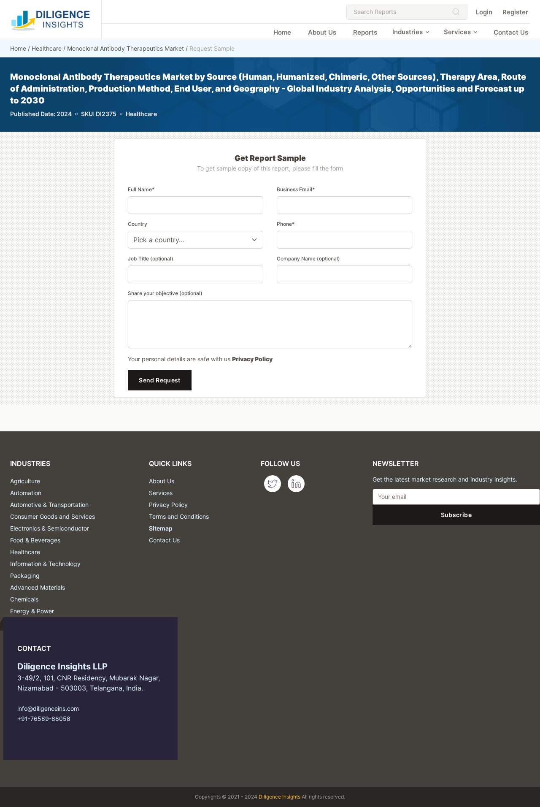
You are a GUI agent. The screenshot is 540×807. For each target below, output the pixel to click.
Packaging (25, 575)
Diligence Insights (279, 796)
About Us (322, 32)
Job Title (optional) (150, 258)
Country (137, 224)
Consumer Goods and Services (52, 516)
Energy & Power (32, 611)
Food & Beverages (35, 540)
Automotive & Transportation (49, 504)
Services (457, 32)
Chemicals (24, 599)
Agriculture (25, 481)
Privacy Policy (252, 359)
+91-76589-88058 (43, 718)
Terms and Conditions (179, 516)
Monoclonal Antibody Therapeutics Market (125, 48)
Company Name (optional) (308, 258)
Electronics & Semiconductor (49, 528)
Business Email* (296, 189)
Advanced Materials (37, 587)
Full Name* (141, 189)
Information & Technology (45, 563)
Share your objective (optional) (165, 293)
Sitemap (161, 528)
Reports (365, 32)
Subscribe (456, 514)
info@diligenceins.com (48, 708)
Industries (407, 32)
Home (282, 32)
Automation (25, 492)
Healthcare (47, 48)
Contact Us (511, 32)
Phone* (285, 224)
